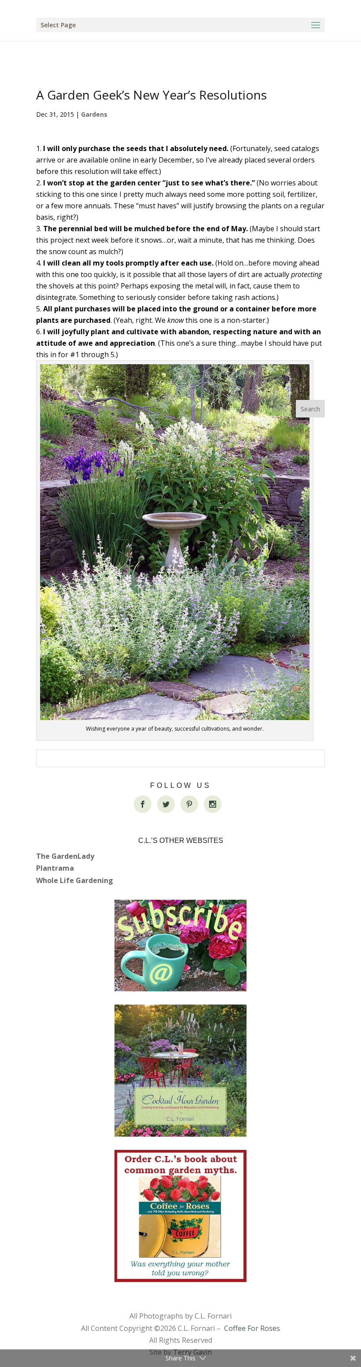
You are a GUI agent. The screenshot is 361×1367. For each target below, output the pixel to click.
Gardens (94, 114)
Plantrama (55, 868)
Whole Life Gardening (74, 880)
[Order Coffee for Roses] (180, 1216)
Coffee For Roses (252, 1328)
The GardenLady (65, 856)
